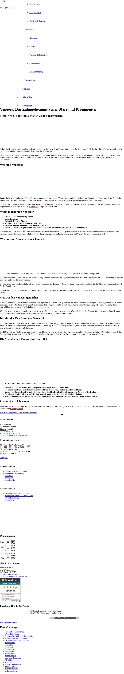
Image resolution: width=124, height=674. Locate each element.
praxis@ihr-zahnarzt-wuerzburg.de (13, 435)
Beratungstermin (16, 409)
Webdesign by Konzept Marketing (13, 462)
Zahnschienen (10, 649)
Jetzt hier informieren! (8, 622)
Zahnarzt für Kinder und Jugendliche (19, 636)
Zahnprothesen (10, 656)
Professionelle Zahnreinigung (16, 638)
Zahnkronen (9, 651)
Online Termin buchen (8, 574)
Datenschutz (15, 484)
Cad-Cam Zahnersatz (13, 658)
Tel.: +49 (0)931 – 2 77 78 (10, 433)
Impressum (4, 484)
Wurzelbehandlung (12, 634)
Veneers (8, 662)
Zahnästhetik (10, 643)
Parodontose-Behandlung (14, 632)
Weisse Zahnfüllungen (13, 664)
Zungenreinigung (11, 669)
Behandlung (33, 207)
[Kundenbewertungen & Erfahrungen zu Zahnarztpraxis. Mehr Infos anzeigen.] (10, 527)
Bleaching (9, 660)
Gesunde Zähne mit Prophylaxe (17, 640)
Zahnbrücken (10, 654)
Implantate (9, 645)
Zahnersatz (9, 647)
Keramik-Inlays (11, 667)
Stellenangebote (11, 671)
